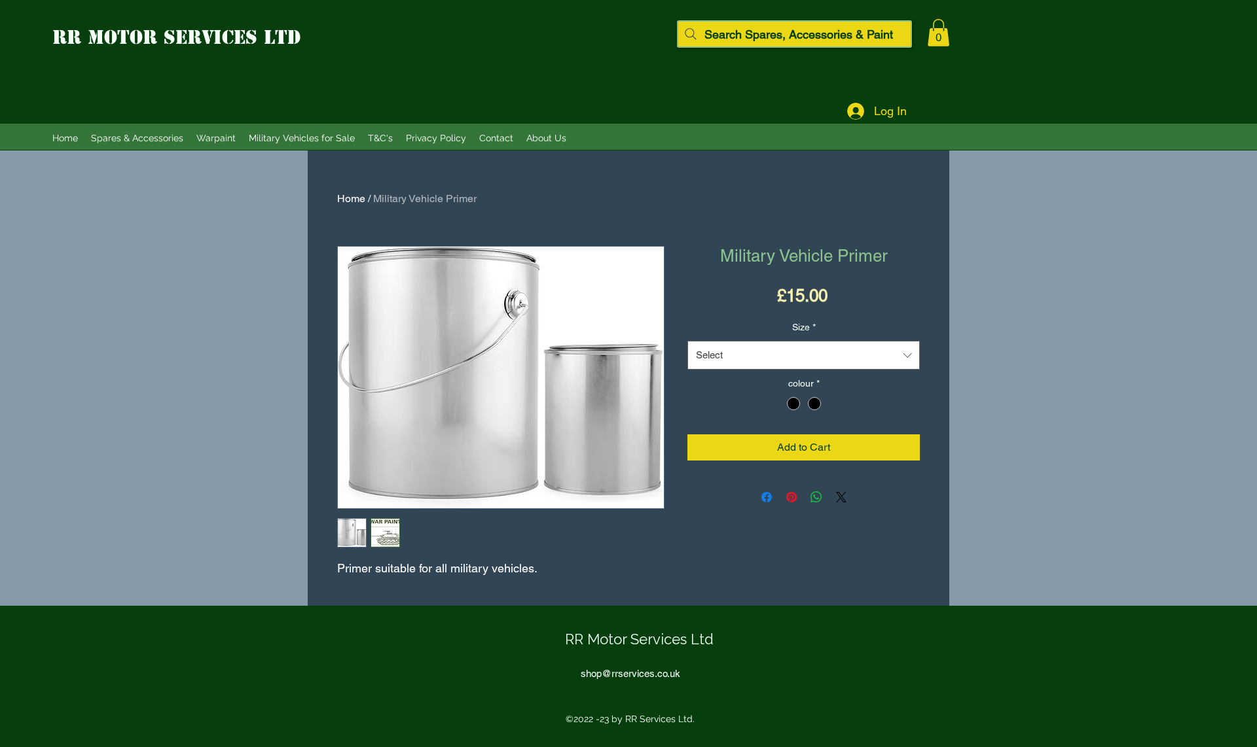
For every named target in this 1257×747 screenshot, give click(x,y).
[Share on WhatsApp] (816, 497)
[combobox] (803, 355)
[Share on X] (841, 497)
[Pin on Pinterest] (791, 497)
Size (804, 327)
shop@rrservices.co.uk (630, 673)
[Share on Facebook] (766, 497)
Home (351, 198)
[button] (938, 32)
